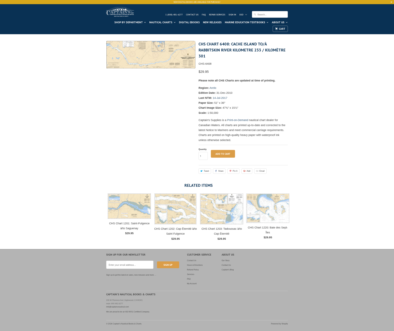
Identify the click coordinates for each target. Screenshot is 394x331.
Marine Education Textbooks (245, 22)
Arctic (212, 87)
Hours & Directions (195, 265)
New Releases (212, 22)
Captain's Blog (228, 270)
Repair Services (217, 14)
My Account (192, 284)
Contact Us (192, 14)
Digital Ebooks (189, 22)
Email (262, 171)
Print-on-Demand (237, 120)
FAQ (204, 14)
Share (220, 171)
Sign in (232, 14)
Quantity (203, 149)
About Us (278, 22)
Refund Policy (193, 270)
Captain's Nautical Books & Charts (127, 324)
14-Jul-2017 (220, 97)
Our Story (225, 260)
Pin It (235, 171)
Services (190, 274)
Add (248, 171)
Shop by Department (128, 22)
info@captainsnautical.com (117, 307)
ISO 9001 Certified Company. (137, 312)
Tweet (206, 171)
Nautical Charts (161, 22)
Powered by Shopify (279, 324)
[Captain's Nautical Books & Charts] (120, 12)
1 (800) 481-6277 (174, 14)
